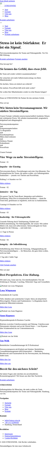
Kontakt (8, 411)
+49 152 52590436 (12, 423)
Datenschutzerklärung (13, 436)
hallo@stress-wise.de (12, 420)
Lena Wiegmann (8, 290)
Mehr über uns (5, 363)
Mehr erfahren (5, 183)
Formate (8, 12)
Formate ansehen (21, 59)
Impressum (9, 434)
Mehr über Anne (6, 332)
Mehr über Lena (6, 307)
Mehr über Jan (5, 360)
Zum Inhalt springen (7, 1)
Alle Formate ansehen (8, 265)
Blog (6, 16)
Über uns (8, 14)
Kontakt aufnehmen (7, 20)
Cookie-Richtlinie (11, 438)
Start (6, 10)
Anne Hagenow (7, 315)
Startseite (8, 403)
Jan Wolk (4, 340)
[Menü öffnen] (1, 22)
